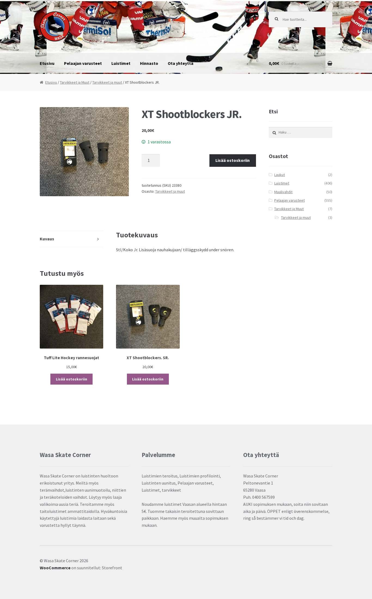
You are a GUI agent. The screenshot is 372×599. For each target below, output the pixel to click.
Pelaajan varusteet (83, 63)
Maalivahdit (283, 191)
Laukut (279, 174)
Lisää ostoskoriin (232, 160)
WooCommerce (55, 567)
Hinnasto (149, 63)
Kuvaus (47, 238)
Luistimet (120, 63)
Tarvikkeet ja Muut (74, 82)
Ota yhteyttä (180, 63)
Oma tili (247, 18)
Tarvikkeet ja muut (107, 82)
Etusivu (47, 63)
